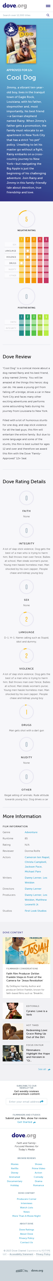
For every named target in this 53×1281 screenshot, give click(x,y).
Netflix (14, 1168)
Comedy (38, 1177)
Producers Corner (26, 1199)
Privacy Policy (26, 1238)
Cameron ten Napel (37, 857)
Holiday (14, 1185)
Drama (38, 1181)
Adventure (31, 832)
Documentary (14, 1181)
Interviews (26, 1203)
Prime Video (38, 1168)
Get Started (24, 1122)
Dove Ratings (26, 1229)
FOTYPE (46, 1251)
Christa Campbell (35, 861)
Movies (14, 1164)
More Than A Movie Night (26, 1216)
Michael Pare (33, 871)
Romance (38, 1185)
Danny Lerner (33, 877)
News (26, 1212)
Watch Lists (26, 1207)
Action (38, 1172)
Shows (38, 1164)
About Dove (26, 1234)
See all (42, 1069)
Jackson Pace (33, 866)
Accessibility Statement (21, 1254)
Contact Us (26, 1242)
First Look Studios (35, 910)
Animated (14, 1177)
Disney (14, 1172)
